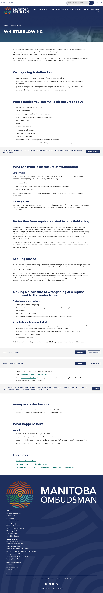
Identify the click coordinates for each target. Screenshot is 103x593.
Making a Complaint (49, 9)
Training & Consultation (13, 559)
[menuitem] (97, 3)
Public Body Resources (13, 570)
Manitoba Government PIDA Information (31, 464)
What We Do (10, 515)
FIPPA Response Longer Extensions (17, 549)
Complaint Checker (12, 536)
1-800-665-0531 (68, 579)
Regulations (70, 467)
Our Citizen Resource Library (26, 461)
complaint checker (28, 378)
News (97, 11)
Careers (2, 3)
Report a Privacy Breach (14, 546)
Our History (10, 518)
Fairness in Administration (14, 543)
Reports (9, 565)
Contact (10, 3)
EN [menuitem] (97, 3)
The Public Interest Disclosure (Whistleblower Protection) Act (39, 467)
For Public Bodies (75, 9)
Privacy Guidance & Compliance (16, 554)
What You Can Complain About (16, 528)
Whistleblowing (63, 9)
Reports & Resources (91, 9)
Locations (33, 579)
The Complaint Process (13, 531)
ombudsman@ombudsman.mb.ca (34, 375)
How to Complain (12, 533)
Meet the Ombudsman (13, 513)
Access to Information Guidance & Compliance (21, 551)
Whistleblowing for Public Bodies (17, 556)
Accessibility (10, 524)
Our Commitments (12, 521)
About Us (36, 9)
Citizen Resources (12, 567)
